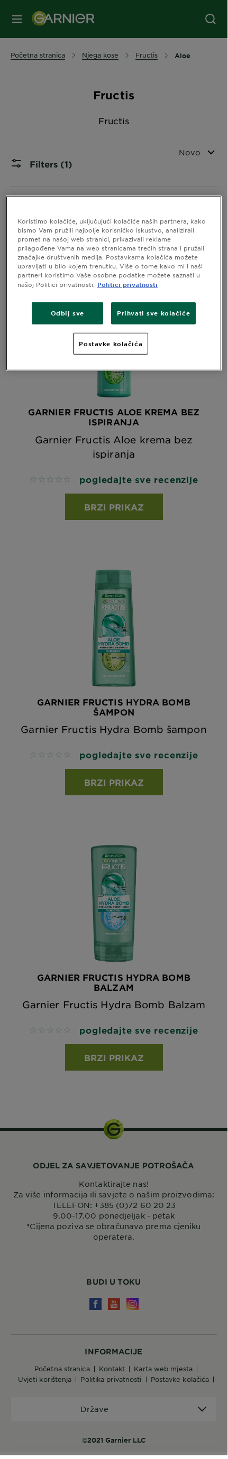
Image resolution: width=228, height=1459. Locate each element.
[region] (114, 283)
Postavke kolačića (110, 343)
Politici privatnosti (127, 283)
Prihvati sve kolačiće (153, 312)
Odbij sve (67, 312)
